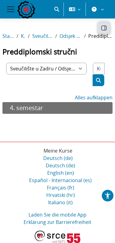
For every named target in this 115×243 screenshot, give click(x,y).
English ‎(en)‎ (60, 172)
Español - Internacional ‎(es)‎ (60, 180)
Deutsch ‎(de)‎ (58, 158)
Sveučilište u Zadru (42, 36)
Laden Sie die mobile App (57, 214)
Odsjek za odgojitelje (70, 36)
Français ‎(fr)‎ (60, 187)
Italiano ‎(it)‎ (60, 202)
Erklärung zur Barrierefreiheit (57, 222)
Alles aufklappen (94, 97)
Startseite (8, 36)
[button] (56, 9)
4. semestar (26, 108)
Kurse (23, 36)
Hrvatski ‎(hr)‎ (60, 195)
